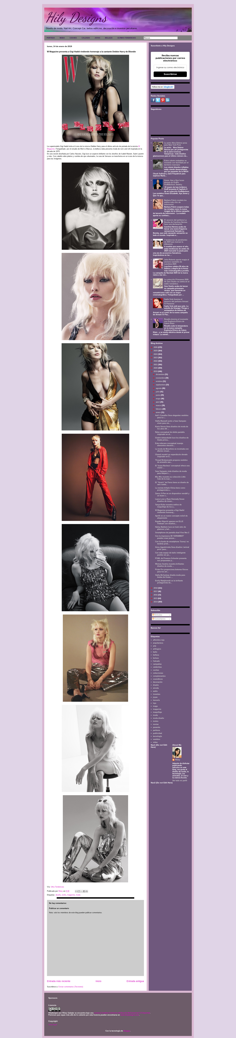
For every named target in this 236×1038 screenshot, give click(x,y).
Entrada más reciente (58, 981)
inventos (156, 694)
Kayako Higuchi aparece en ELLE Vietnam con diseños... (169, 522)
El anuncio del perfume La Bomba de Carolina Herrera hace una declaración (175, 222)
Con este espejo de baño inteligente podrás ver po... (170, 554)
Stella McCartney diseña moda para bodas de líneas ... (170, 576)
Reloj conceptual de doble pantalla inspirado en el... (170, 433)
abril (158, 402)
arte (154, 646)
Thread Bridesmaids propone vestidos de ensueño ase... (171, 461)
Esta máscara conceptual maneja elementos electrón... (169, 444)
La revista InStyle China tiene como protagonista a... (170, 489)
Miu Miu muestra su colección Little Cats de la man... (170, 478)
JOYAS (97, 38)
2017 (156, 591)
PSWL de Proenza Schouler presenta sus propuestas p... (170, 559)
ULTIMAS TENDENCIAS (126, 38)
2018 (156, 588)
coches (156, 670)
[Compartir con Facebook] (84, 891)
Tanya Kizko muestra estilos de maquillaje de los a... (168, 506)
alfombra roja (158, 640)
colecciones (158, 673)
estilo (64, 895)
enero (158, 412)
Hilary (177, 760)
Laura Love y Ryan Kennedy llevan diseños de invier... (169, 500)
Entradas (158, 615)
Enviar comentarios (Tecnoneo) (70, 987)
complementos (159, 676)
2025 (156, 351)
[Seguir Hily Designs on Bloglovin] (162, 88)
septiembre (161, 385)
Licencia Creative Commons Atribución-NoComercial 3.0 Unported (122, 1013)
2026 (156, 347)
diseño (58, 895)
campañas (157, 664)
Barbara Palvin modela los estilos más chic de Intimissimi (175, 202)
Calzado (156, 661)
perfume (156, 730)
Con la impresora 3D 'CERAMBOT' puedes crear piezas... (169, 537)
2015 (156, 598)
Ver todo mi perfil (179, 781)
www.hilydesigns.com (129, 1015)
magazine (71, 895)
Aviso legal (52, 1024)
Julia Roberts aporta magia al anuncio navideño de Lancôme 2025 (176, 262)
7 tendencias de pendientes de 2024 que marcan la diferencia (175, 242)
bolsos (156, 658)
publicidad (157, 733)
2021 (156, 365)
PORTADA (51, 38)
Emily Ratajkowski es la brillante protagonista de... (169, 582)
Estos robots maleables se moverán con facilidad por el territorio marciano (176, 163)
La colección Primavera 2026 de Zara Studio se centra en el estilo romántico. (176, 282)
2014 (156, 602)
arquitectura (158, 643)
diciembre (160, 374)
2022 (156, 361)
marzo (159, 405)
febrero (159, 409)
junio (158, 395)
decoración (157, 682)
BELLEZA (109, 38)
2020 (156, 368)
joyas (155, 697)
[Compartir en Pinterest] (86, 891)
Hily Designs (76, 17)
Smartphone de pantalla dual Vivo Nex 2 (172, 533)
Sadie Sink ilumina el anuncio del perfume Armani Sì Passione (176, 301)
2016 (156, 595)
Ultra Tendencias (58, 887)
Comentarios (159, 619)
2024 (156, 354)
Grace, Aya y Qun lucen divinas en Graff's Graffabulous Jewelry (174, 182)
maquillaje (157, 712)
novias (156, 724)
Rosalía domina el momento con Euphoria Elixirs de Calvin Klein (176, 321)
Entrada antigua (135, 981)
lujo (154, 703)
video (155, 742)
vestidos (156, 739)
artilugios (157, 649)
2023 (156, 358)
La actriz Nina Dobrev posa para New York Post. (175, 144)
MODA (62, 38)
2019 (156, 371)
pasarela (156, 727)
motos (155, 721)
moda (78, 895)
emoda (156, 688)
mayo (158, 399)
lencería (156, 700)
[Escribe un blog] (79, 891)
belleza (156, 655)
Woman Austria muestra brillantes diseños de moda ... (169, 565)
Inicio (98, 981)
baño (155, 652)
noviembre (160, 378)
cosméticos (158, 679)
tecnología (157, 736)
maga (155, 706)
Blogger (126, 1031)
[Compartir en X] (81, 891)
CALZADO (86, 38)
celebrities (157, 667)
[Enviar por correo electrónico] (76, 891)
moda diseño (158, 718)
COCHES (73, 38)
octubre (159, 381)
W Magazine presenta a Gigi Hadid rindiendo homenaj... (169, 511)
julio (158, 392)
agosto (159, 388)
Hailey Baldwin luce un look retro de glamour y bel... (170, 528)
